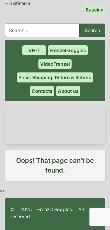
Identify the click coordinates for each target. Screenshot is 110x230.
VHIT (34, 50)
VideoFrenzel (55, 64)
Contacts (42, 91)
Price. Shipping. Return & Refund (55, 77)
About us (68, 91)
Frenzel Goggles (68, 50)
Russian (95, 10)
